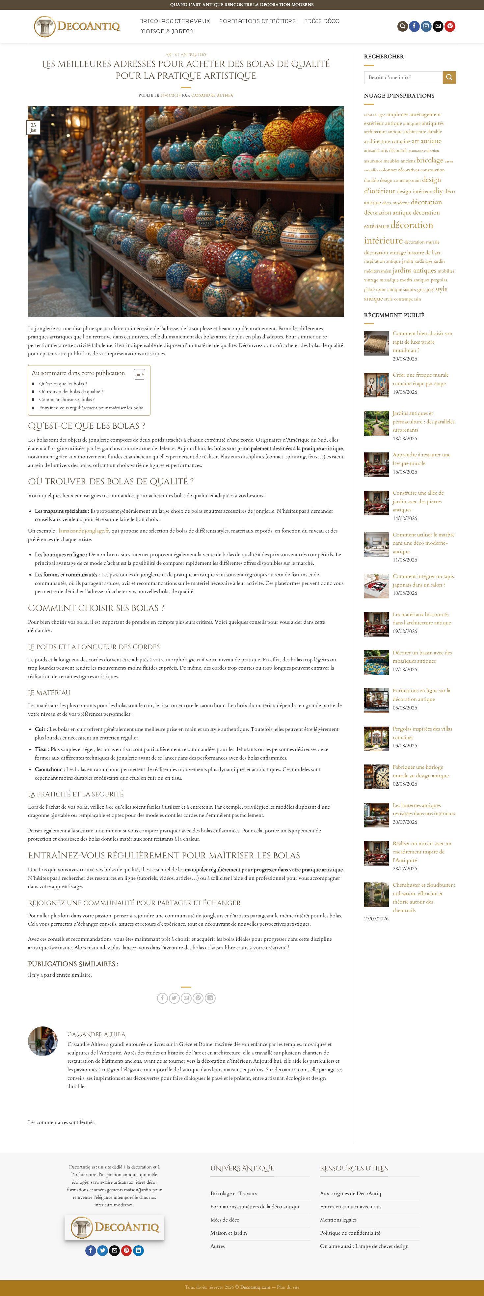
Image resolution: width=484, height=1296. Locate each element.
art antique (427, 140)
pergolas (439, 280)
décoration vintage (385, 252)
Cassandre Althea (212, 95)
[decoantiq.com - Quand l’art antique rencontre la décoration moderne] (76, 26)
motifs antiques (415, 280)
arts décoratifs (394, 150)
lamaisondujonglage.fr (84, 530)
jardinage (423, 261)
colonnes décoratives (399, 170)
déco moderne (396, 203)
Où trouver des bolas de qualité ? (71, 392)
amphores (397, 114)
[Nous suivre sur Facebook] (414, 26)
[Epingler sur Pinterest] (198, 998)
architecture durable (423, 132)
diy (438, 191)
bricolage (430, 160)
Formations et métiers (257, 21)
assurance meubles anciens (389, 161)
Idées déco (322, 21)
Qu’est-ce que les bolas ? (63, 384)
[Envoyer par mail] (186, 998)
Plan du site (288, 1287)
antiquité (411, 123)
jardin (407, 261)
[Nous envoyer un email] (438, 26)
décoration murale (422, 242)
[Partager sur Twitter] (174, 998)
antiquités (433, 123)
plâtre (369, 289)
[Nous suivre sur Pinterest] (449, 26)
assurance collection (424, 150)
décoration (426, 202)
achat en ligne (374, 114)
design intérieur (414, 191)
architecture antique (383, 132)
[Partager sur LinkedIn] (210, 998)
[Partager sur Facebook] (162, 998)
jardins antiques (414, 270)
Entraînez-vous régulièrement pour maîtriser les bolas (91, 408)
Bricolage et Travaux (174, 21)
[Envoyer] (449, 77)
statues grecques (418, 289)
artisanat (372, 150)
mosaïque (389, 280)
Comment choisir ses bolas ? (67, 399)
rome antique (389, 289)
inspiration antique (382, 261)
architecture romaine (387, 141)
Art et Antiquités (186, 54)
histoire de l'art (424, 252)
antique (393, 123)
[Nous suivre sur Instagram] (426, 26)
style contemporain (402, 299)
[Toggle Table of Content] (136, 374)
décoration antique (388, 212)
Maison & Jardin (166, 31)
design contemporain (400, 180)
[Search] (402, 26)
